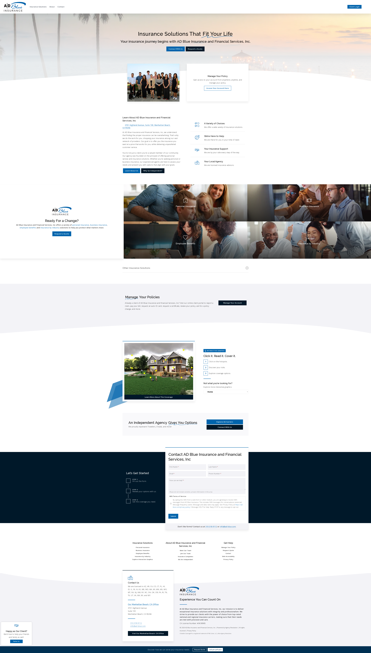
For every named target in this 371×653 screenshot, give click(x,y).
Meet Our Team (185, 550)
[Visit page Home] (15, 7)
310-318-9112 (211, 526)
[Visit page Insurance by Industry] (309, 240)
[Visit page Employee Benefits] (185, 240)
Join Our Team (185, 553)
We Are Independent (185, 559)
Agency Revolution (231, 628)
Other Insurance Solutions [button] (136, 268)
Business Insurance (143, 550)
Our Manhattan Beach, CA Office (143, 604)
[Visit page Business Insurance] (309, 202)
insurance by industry (50, 227)
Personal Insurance (143, 547)
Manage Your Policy (228, 547)
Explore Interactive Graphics (142, 559)
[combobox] (225, 392)
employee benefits (28, 227)
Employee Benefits (142, 553)
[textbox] (226, 391)
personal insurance (80, 225)
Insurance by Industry (143, 556)
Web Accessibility (228, 556)
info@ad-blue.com (228, 526)
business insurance (98, 225)
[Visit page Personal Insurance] (185, 202)
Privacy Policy (228, 559)
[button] (175, 49)
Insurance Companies (185, 556)
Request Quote (228, 550)
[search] (366, 7)
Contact (228, 553)
